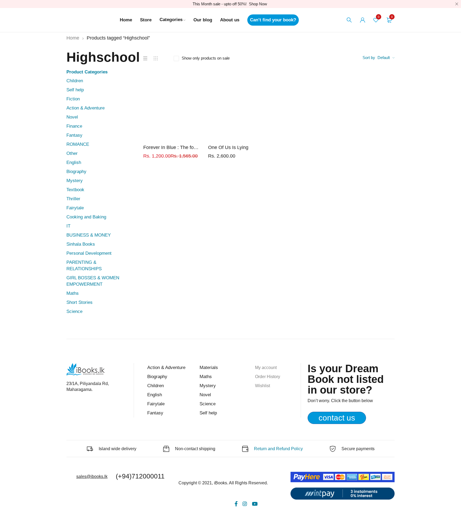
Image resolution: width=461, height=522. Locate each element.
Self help (75, 89)
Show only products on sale (206, 58)
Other (72, 153)
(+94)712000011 (140, 476)
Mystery (74, 180)
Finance (74, 126)
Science (74, 311)
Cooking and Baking (86, 216)
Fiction (73, 98)
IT (68, 226)
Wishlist (262, 385)
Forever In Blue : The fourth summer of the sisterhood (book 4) (171, 147)
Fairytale (75, 207)
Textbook (75, 189)
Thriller (73, 198)
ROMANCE (77, 144)
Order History (267, 376)
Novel (72, 117)
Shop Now (258, 4)
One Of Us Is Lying (228, 147)
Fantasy (74, 135)
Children (74, 80)
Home (72, 38)
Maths (72, 293)
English (73, 162)
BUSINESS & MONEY (88, 235)
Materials (209, 367)
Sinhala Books (80, 244)
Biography (76, 171)
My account (266, 367)
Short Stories (79, 302)
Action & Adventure (85, 108)
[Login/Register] (362, 20)
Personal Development (89, 253)
